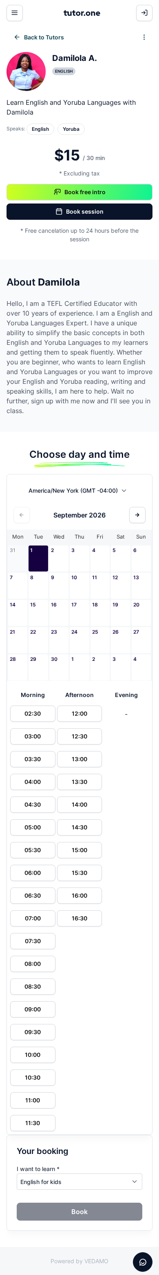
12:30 (79, 736)
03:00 (32, 736)
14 (12, 605)
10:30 (32, 1077)
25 (95, 632)
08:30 (32, 986)
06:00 (32, 872)
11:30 (32, 1122)
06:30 (32, 895)
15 (33, 605)
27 (136, 632)
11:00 (32, 1100)
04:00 (32, 781)
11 (94, 577)
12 (115, 577)
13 (136, 577)
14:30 (79, 827)
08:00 (32, 963)
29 (33, 659)
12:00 (79, 713)
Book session (85, 211)
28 (13, 659)
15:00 (79, 849)
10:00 (32, 1054)
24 (74, 632)
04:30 (32, 804)
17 (74, 605)
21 (12, 632)
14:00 (79, 804)
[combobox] (80, 492)
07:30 (33, 940)
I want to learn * (38, 1168)
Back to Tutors (44, 37)
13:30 (79, 781)
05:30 (32, 849)
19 (115, 605)
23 (54, 632)
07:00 (33, 918)
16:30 (79, 918)
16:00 (79, 895)
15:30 (79, 872)
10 (74, 577)
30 (54, 659)
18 (95, 605)
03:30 (32, 758)
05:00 (32, 827)
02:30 (32, 713)
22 (33, 632)
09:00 (32, 1009)
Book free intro (85, 191)
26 (116, 632)
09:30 (32, 1031)
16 (54, 605)
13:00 (79, 758)
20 (136, 605)
